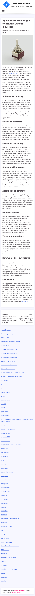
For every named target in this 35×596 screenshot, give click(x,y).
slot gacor (4, 380)
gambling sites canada (8, 558)
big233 (3, 573)
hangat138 (4, 456)
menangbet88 (5, 433)
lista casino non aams (8, 369)
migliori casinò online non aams (11, 445)
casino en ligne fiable (8, 429)
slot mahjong (5, 400)
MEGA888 (4, 511)
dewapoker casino (7, 472)
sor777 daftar (5, 392)
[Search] (32, 11)
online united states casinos (10, 519)
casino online (5, 338)
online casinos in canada (9, 353)
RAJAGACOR (5, 550)
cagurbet (4, 577)
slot (2, 384)
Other (11, 304)
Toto (2, 460)
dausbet (4, 581)
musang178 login (6, 526)
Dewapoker (5, 416)
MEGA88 (4, 515)
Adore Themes (16, 592)
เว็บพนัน (3, 562)
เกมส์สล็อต (4, 565)
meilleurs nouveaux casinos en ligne (12, 373)
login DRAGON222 (6, 542)
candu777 (4, 449)
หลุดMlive (4, 523)
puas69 (3, 507)
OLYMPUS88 (5, 538)
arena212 (4, 480)
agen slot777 (5, 437)
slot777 (3, 404)
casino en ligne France (8, 361)
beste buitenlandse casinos (10, 546)
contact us (24, 301)
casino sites (5, 345)
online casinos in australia (9, 349)
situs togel (4, 468)
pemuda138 (5, 412)
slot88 (3, 408)
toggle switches (13, 73)
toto (2, 530)
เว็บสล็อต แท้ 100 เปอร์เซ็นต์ (9, 569)
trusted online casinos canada (10, 342)
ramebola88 (5, 453)
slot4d (3, 425)
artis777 (4, 396)
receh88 (4, 495)
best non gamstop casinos (9, 334)
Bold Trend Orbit (21, 3)
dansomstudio (5, 441)
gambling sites (5, 330)
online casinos (5, 488)
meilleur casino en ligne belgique (11, 377)
